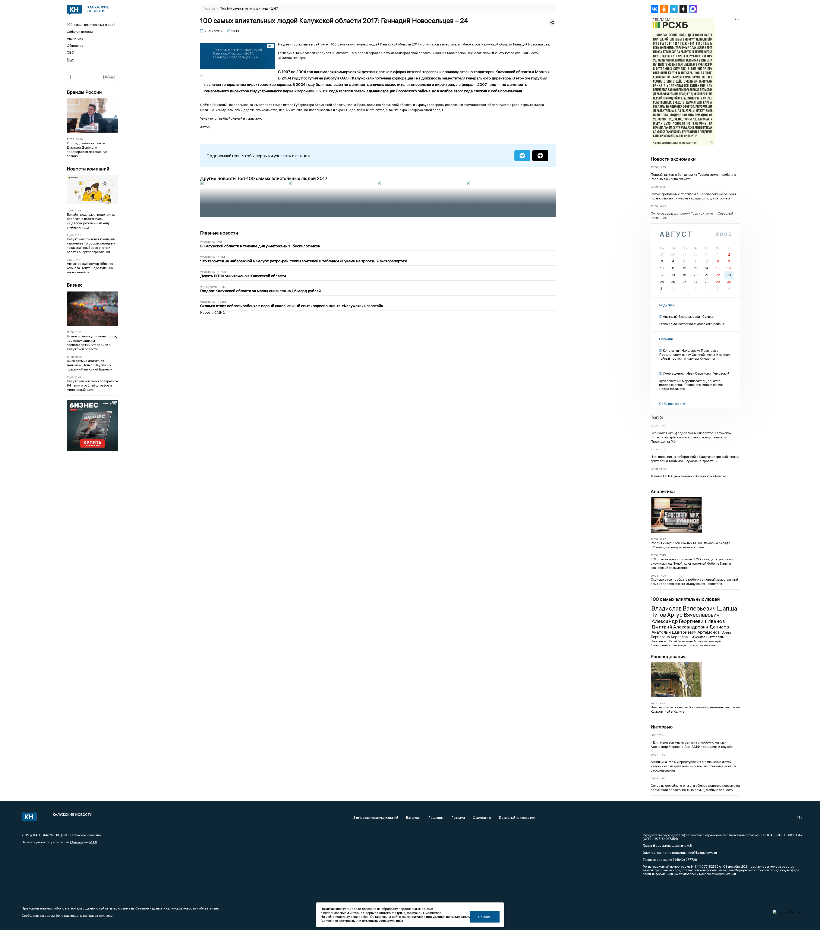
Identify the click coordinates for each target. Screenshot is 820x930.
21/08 (70, 210)
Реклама (458, 817)
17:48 (78, 210)
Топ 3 (657, 417)
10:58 (662, 468)
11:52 (662, 754)
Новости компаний (88, 168)
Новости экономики (673, 159)
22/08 (70, 139)
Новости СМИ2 (212, 312)
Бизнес (75, 285)
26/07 (654, 735)
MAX (93, 842)
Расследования (668, 656)
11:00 (662, 778)
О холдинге (482, 817)
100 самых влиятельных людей (91, 24)
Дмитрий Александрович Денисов (690, 627)
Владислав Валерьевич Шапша (694, 608)
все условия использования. (448, 916)
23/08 (654, 167)
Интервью (662, 727)
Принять (484, 917)
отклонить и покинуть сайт (382, 920)
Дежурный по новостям (517, 817)
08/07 (654, 778)
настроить (347, 920)
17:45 (662, 555)
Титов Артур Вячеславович (685, 614)
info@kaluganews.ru (702, 852)
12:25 (662, 703)
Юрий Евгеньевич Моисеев (688, 641)
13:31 (662, 425)
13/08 (70, 377)
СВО (70, 52)
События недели (80, 31)
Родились (667, 305)
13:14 (662, 449)
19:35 (662, 167)
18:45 (662, 539)
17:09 (662, 575)
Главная (209, 8)
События (666, 339)
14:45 (662, 206)
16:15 (662, 186)
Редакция (436, 817)
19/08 (70, 332)
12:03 (78, 332)
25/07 (654, 754)
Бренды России (84, 92)
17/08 (654, 703)
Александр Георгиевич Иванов (688, 621)
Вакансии (413, 817)
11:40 (662, 735)
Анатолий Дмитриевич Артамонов (686, 632)
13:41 (78, 377)
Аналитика (75, 38)
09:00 (79, 139)
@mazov (76, 842)
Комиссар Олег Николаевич (702, 645)
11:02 (78, 235)
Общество (75, 45)
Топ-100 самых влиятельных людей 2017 (249, 8)
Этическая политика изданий (375, 817)
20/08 (70, 259)
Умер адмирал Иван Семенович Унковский (696, 373)
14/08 (70, 357)
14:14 (79, 259)
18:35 (78, 357)
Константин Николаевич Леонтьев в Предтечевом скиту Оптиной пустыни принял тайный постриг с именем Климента (694, 354)
